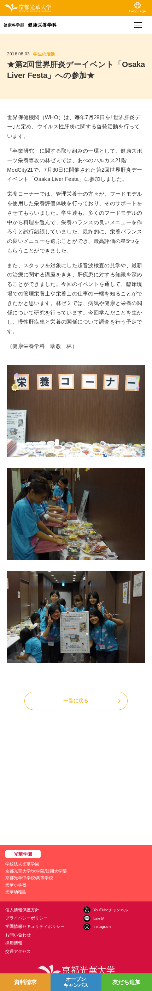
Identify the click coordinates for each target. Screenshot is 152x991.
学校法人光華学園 (22, 864)
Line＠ (98, 918)
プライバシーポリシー (26, 918)
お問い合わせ (18, 934)
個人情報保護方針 (22, 909)
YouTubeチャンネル (110, 910)
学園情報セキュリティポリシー (35, 926)
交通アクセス (18, 951)
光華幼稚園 (16, 891)
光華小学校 (16, 884)
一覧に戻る (75, 700)
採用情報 (13, 943)
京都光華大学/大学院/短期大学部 (36, 871)
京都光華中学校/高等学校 (29, 877)
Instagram (102, 926)
